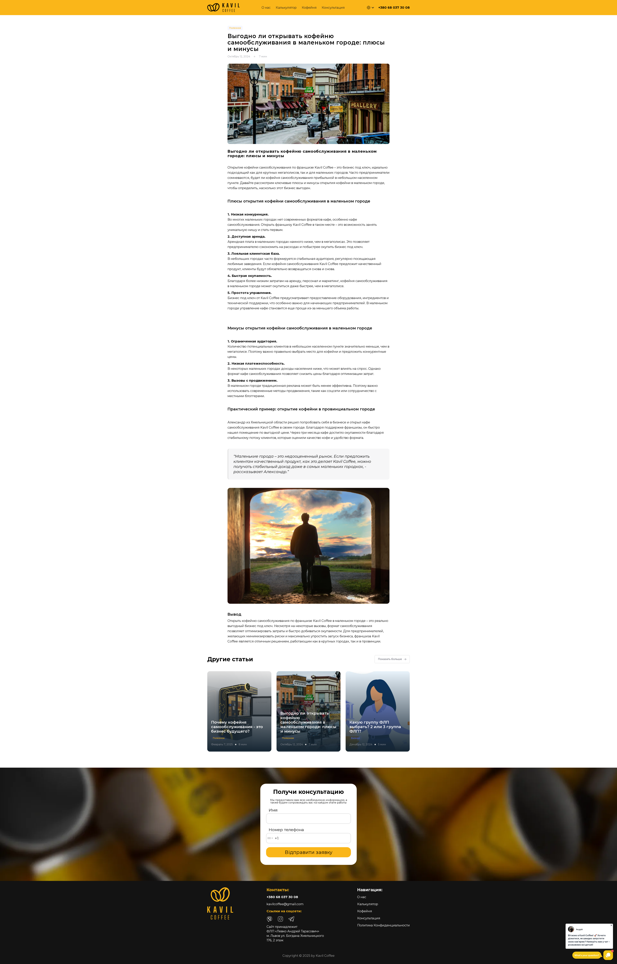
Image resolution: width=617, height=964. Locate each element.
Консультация (333, 7)
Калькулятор (286, 7)
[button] (370, 7)
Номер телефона (286, 830)
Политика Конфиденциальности (383, 925)
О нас (266, 7)
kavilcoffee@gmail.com (285, 904)
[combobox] (270, 838)
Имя (273, 810)
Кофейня (309, 7)
